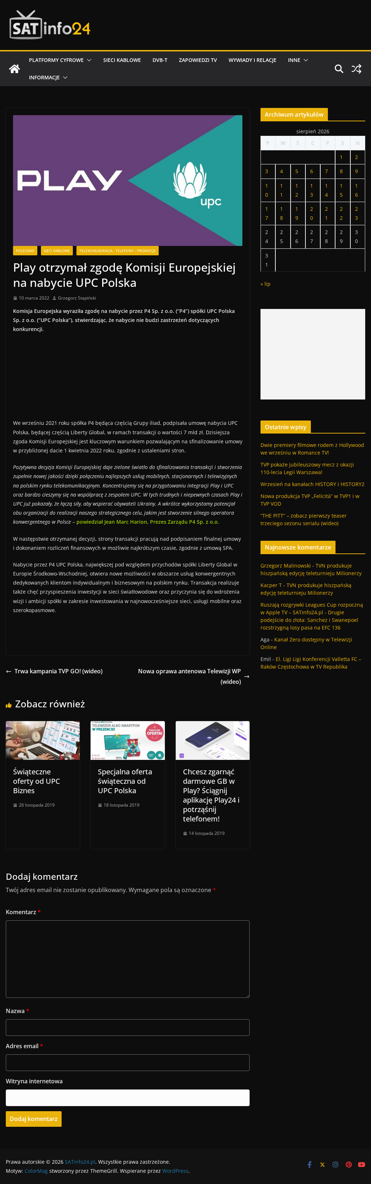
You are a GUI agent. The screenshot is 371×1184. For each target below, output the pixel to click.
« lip (265, 283)
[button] (88, 60)
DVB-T (160, 60)
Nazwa (17, 1011)
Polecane (25, 250)
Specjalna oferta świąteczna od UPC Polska (125, 781)
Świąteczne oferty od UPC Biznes (36, 781)
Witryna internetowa (34, 1081)
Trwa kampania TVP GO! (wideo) (58, 671)
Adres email (24, 1046)
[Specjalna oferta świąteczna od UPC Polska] (127, 726)
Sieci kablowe (122, 60)
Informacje (44, 77)
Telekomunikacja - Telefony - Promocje (117, 250)
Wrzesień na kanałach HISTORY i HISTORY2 (312, 484)
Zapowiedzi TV (198, 60)
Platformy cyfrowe (56, 60)
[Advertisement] (312, 354)
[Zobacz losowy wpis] (356, 69)
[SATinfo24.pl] (14, 69)
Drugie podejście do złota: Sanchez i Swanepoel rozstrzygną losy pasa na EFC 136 (309, 620)
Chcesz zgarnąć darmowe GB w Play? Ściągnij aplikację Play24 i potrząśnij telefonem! (211, 795)
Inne (294, 60)
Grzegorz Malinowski (285, 565)
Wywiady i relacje (252, 60)
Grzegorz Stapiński (77, 298)
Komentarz (23, 912)
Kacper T (271, 585)
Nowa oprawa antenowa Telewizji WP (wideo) (189, 676)
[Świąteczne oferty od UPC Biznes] (43, 726)
